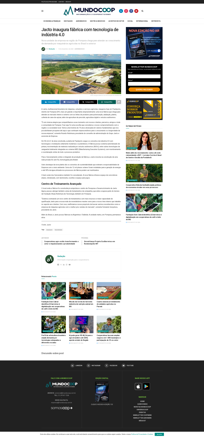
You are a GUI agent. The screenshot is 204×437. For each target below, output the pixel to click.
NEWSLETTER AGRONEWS (142, 418)
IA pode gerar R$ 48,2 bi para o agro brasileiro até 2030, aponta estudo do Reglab (81, 337)
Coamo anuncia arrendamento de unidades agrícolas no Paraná (108, 304)
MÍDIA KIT (68, 2)
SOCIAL (130, 21)
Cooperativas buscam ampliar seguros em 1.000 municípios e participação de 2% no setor (109, 337)
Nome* (130, 80)
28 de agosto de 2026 (49, 345)
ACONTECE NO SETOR (116, 21)
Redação (52, 49)
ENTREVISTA (155, 21)
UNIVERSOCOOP (142, 409)
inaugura (49, 229)
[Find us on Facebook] (131, 11)
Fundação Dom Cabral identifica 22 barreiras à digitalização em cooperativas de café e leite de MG (144, 217)
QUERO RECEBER (144, 89)
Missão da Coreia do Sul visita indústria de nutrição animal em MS (81, 304)
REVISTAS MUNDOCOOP (142, 407)
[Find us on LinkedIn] (121, 11)
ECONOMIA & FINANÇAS (52, 21)
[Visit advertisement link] (144, 43)
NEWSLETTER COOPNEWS (142, 415)
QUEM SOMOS (142, 404)
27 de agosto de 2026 (104, 343)
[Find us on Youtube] (136, 11)
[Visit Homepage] (89, 11)
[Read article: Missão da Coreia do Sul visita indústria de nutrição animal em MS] (81, 291)
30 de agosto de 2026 (49, 312)
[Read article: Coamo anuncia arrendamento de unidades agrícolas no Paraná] (109, 291)
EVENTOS (142, 412)
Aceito (159, 434)
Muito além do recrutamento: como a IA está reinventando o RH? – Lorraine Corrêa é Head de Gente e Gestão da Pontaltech (143, 155)
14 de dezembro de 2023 (66, 49)
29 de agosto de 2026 (76, 309)
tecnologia (58, 229)
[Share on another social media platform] (118, 102)
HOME (142, 401)
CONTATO (61, 2)
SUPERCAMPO (132, 148)
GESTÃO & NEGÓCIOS (97, 21)
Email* (130, 72)
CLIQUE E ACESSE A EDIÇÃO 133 (102, 404)
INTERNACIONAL (142, 21)
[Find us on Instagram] (126, 11)
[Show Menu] (42, 11)
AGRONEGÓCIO (81, 21)
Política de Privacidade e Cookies (142, 434)
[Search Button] (142, 11)
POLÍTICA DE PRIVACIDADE (49, 2)
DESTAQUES (68, 21)
